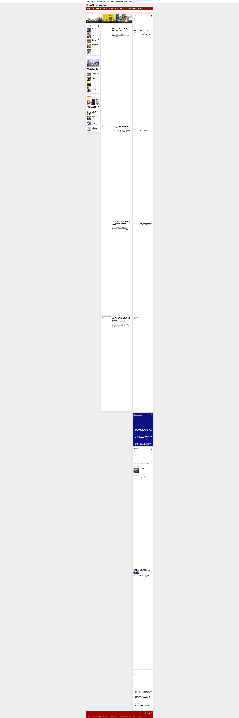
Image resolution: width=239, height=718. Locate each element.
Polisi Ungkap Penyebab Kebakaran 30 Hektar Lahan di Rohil (108, 21)
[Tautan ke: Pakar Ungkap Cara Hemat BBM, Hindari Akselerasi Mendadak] (143, 456)
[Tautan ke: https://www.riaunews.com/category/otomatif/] (151, 449)
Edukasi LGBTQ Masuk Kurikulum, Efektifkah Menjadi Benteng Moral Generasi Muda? (95, 50)
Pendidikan (117, 321)
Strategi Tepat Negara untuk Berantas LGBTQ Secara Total (95, 34)
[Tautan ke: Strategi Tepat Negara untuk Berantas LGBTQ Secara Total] (89, 35)
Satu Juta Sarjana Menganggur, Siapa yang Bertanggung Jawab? (95, 29)
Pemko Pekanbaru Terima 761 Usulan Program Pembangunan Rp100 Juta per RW (146, 130)
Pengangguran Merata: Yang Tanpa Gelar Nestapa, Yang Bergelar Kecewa (95, 45)
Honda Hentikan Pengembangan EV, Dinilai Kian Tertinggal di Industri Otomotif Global (145, 570)
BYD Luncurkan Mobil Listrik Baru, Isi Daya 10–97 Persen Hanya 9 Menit (145, 475)
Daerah (116, 129)
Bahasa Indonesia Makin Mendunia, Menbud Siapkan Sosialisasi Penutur (121, 223)
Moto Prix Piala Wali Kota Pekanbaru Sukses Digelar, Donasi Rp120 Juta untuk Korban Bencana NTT (92, 69)
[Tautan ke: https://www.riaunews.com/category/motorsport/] (98, 57)
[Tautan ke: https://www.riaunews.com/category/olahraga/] (151, 414)
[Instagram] (151, 713)
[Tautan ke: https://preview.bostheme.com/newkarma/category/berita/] (98, 95)
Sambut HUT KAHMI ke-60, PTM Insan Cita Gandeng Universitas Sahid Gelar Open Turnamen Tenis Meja (143, 706)
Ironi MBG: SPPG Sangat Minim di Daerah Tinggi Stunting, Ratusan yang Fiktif (95, 40)
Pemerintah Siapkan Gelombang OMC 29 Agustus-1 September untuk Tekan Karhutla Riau (93, 21)
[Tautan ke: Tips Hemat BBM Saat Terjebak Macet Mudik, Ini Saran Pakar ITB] (136, 621)
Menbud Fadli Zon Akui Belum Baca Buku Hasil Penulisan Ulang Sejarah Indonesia (121, 318)
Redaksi (110, 716)
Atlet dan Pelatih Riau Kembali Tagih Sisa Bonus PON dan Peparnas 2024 (142, 440)
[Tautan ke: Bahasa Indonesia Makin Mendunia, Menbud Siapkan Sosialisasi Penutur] (106, 267)
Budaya (113, 129)
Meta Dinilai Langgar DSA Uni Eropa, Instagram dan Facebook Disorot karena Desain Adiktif (95, 122)
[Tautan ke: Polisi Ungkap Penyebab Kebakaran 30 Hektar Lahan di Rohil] (108, 18)
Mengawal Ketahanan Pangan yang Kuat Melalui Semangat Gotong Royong (124, 21)
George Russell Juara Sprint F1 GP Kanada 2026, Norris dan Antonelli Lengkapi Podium (95, 88)
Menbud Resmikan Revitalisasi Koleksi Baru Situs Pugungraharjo (121, 127)
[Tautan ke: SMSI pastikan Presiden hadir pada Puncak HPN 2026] (106, 74)
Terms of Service (116, 716)
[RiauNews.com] (96, 4)
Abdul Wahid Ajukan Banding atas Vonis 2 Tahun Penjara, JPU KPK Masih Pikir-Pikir (143, 692)
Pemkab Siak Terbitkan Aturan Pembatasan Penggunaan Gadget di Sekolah (95, 117)
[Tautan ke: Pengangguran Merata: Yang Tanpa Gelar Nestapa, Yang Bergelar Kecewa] (89, 46)
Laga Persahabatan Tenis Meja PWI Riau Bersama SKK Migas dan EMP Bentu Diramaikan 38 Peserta (143, 701)
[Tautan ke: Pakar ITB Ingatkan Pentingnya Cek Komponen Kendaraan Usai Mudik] (136, 470)
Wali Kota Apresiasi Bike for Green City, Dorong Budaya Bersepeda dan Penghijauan (143, 444)
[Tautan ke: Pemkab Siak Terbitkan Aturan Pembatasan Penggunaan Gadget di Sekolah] (89, 118)
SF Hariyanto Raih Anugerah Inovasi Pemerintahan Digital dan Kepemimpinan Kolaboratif (142, 31)
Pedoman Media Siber (125, 716)
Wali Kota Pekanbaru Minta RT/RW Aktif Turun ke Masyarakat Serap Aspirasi (145, 319)
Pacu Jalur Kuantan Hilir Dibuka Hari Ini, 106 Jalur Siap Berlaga (143, 433)
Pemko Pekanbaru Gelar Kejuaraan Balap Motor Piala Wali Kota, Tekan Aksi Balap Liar (95, 73)
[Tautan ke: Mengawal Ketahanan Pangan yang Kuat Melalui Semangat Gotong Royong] (124, 18)
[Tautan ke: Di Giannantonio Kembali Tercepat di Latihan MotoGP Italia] (89, 78)
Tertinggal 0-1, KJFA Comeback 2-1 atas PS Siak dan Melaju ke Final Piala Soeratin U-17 (143, 437)
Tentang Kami (104, 716)
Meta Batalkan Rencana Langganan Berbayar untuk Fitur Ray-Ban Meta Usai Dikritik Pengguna (95, 112)
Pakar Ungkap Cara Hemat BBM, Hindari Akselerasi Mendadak (141, 464)
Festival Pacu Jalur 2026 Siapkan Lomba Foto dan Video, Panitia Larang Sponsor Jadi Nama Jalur (143, 697)
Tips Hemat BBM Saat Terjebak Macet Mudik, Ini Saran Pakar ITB (145, 576)
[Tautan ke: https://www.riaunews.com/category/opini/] (98, 26)
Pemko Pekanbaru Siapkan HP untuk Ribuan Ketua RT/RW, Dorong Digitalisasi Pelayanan (146, 224)
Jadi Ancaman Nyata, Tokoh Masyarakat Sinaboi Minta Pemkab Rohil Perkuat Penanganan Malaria (143, 687)
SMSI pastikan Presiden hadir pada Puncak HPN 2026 (121, 29)
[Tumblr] (149, 713)
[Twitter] (147, 713)
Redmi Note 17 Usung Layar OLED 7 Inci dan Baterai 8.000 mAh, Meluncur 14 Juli (95, 128)
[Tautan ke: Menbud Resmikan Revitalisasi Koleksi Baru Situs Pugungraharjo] (106, 172)
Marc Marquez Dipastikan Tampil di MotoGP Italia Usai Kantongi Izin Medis (95, 83)
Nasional (113, 31)
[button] (152, 1)
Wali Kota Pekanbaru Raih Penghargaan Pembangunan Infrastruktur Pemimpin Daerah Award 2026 (146, 35)
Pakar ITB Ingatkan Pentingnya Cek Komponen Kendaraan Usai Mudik (145, 469)
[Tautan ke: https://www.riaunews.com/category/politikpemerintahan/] (151, 16)
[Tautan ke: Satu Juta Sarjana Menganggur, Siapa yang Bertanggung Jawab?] (89, 30)
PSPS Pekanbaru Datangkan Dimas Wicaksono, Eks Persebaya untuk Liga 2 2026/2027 (143, 430)
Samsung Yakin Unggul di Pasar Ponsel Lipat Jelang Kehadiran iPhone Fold (93, 107)
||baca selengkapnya (115, 36)
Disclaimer (139, 716)
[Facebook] (145, 713)
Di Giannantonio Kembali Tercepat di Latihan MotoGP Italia (95, 78)
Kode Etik (133, 716)
